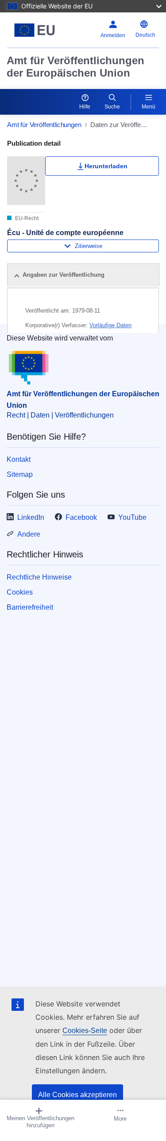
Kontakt (19, 459)
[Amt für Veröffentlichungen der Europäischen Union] (34, 30)
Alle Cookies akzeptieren (77, 1094)
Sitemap (20, 474)
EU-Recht (26, 218)
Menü (148, 107)
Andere (28, 534)
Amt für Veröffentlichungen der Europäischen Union (75, 66)
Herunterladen (106, 166)
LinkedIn (30, 517)
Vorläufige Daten (110, 325)
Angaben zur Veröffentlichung (63, 274)
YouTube (132, 517)
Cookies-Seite (84, 1030)
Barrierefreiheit (30, 607)
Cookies (20, 592)
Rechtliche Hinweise (39, 577)
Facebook (81, 517)
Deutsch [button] (145, 35)
